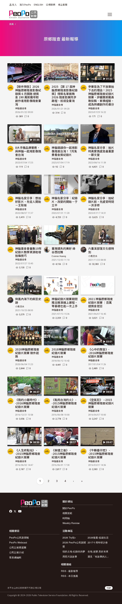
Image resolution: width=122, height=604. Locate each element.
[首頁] (23, 14)
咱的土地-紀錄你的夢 (73, 551)
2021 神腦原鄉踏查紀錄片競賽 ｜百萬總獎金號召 (100, 302)
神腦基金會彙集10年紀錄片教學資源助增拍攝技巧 (28, 252)
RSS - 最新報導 (69, 571)
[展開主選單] (110, 14)
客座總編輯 (15, 557)
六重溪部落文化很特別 (101, 250)
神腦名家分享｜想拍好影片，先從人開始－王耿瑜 (28, 201)
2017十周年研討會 (98, 542)
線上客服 (62, 4)
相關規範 (67, 513)
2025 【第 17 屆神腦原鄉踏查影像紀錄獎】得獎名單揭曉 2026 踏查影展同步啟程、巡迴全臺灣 (65, 93)
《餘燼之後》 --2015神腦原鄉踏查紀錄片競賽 (64, 453)
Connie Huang (59, 256)
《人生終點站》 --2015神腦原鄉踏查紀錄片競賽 (27, 453)
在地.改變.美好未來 (98, 551)
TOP (109, 588)
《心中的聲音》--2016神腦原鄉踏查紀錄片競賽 (100, 352)
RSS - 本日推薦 (69, 576)
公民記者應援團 (17, 547)
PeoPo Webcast (18, 542)
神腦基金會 (21, 108)
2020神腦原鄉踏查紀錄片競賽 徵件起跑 (27, 352)
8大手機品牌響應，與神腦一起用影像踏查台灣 (28, 151)
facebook (11, 511)
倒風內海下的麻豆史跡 (28, 300)
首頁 (11, 24)
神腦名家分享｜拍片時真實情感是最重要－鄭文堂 (101, 151)
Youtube (20, 511)
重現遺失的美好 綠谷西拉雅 (63, 250)
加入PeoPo (25, 4)
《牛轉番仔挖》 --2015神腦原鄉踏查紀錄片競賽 (100, 453)
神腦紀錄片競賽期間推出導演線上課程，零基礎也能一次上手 (65, 302)
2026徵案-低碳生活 (98, 537)
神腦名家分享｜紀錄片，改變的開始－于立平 (65, 201)
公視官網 (50, 4)
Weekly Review (71, 523)
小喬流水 (92, 256)
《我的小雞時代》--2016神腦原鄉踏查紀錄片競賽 (27, 403)
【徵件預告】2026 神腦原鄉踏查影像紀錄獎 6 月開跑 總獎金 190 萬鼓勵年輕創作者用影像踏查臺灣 (28, 95)
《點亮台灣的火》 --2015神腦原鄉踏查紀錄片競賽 (64, 403)
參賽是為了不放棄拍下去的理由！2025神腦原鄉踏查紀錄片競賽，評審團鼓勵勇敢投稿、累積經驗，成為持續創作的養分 (101, 95)
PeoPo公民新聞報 (19, 537)
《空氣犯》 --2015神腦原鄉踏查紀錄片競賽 (101, 403)
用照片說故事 (69, 556)
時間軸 (66, 518)
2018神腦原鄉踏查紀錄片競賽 (64, 351)
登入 (14, 5)
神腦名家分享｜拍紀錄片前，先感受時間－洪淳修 (101, 201)
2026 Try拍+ (69, 537)
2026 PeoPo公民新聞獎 (74, 544)
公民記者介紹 (16, 552)
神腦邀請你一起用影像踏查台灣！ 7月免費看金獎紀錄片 (65, 151)
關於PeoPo (68, 508)
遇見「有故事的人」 (99, 556)
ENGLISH (38, 4)
